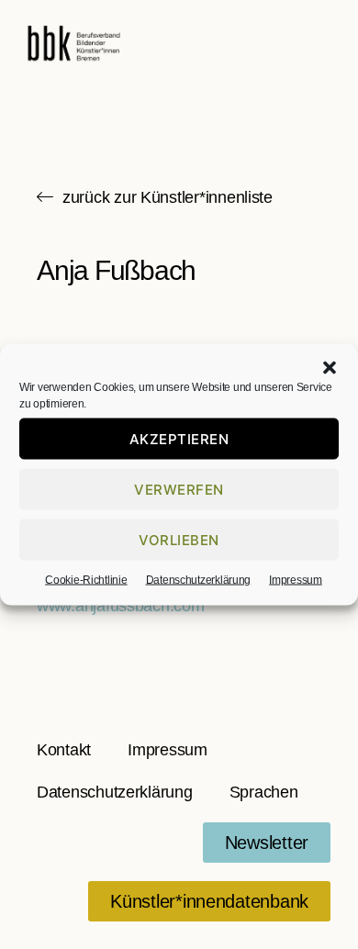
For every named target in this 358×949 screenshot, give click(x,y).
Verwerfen (179, 488)
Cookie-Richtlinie (86, 580)
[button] (329, 368)
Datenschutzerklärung (199, 580)
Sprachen (263, 792)
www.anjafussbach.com (121, 606)
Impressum (295, 580)
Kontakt (64, 750)
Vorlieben (179, 539)
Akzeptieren (179, 438)
